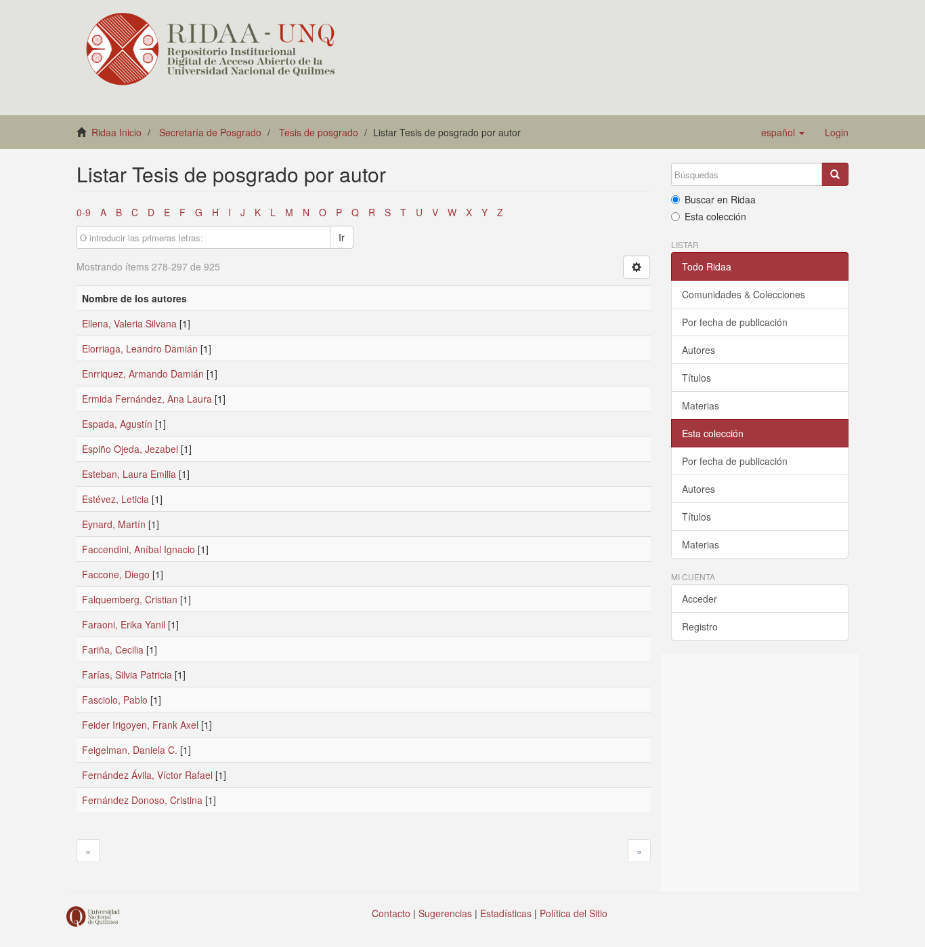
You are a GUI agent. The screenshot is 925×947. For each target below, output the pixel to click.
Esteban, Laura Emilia (129, 474)
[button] (783, 132)
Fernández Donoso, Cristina (142, 800)
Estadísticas (506, 913)
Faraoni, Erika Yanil (123, 624)
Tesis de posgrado (318, 132)
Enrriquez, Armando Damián (143, 373)
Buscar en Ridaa (720, 199)
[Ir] (834, 174)
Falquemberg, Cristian (129, 599)
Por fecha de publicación (735, 322)
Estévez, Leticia (115, 499)
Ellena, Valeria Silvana (129, 323)
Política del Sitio (573, 913)
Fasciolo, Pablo (115, 699)
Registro (700, 626)
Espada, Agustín (117, 423)
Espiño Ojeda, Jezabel (130, 449)
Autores (698, 350)
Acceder (699, 598)
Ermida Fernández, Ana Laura (147, 398)
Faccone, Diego (116, 574)
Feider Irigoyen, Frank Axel (140, 724)
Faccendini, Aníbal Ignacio (138, 549)
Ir (342, 237)
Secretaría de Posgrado (210, 132)
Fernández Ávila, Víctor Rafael (147, 775)
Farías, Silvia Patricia (127, 674)
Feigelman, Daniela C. (129, 750)
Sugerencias (445, 913)
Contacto (391, 913)
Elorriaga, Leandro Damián (140, 348)
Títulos (696, 377)
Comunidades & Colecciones (743, 294)
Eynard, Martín (114, 524)
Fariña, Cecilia (113, 649)
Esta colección (715, 216)
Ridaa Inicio (116, 132)
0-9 (84, 212)
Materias (700, 405)
